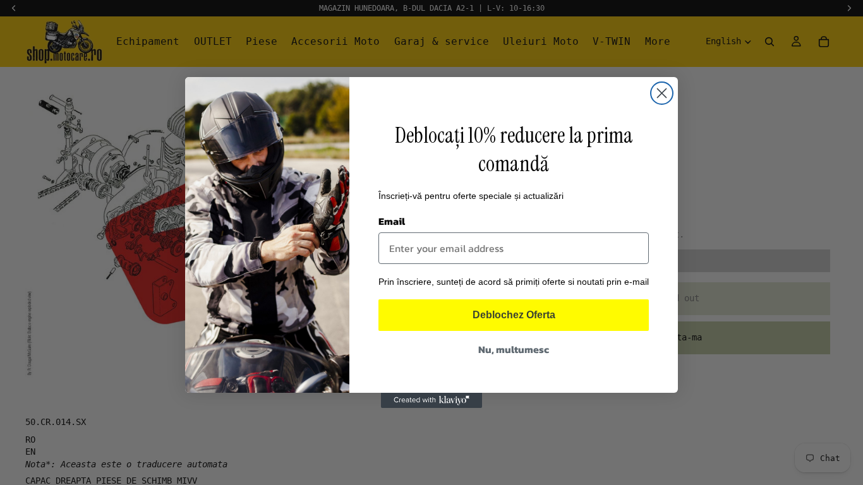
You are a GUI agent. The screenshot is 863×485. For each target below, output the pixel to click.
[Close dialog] (662, 93)
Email (391, 221)
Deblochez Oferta (514, 314)
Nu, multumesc (513, 349)
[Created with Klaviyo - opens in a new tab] (431, 400)
